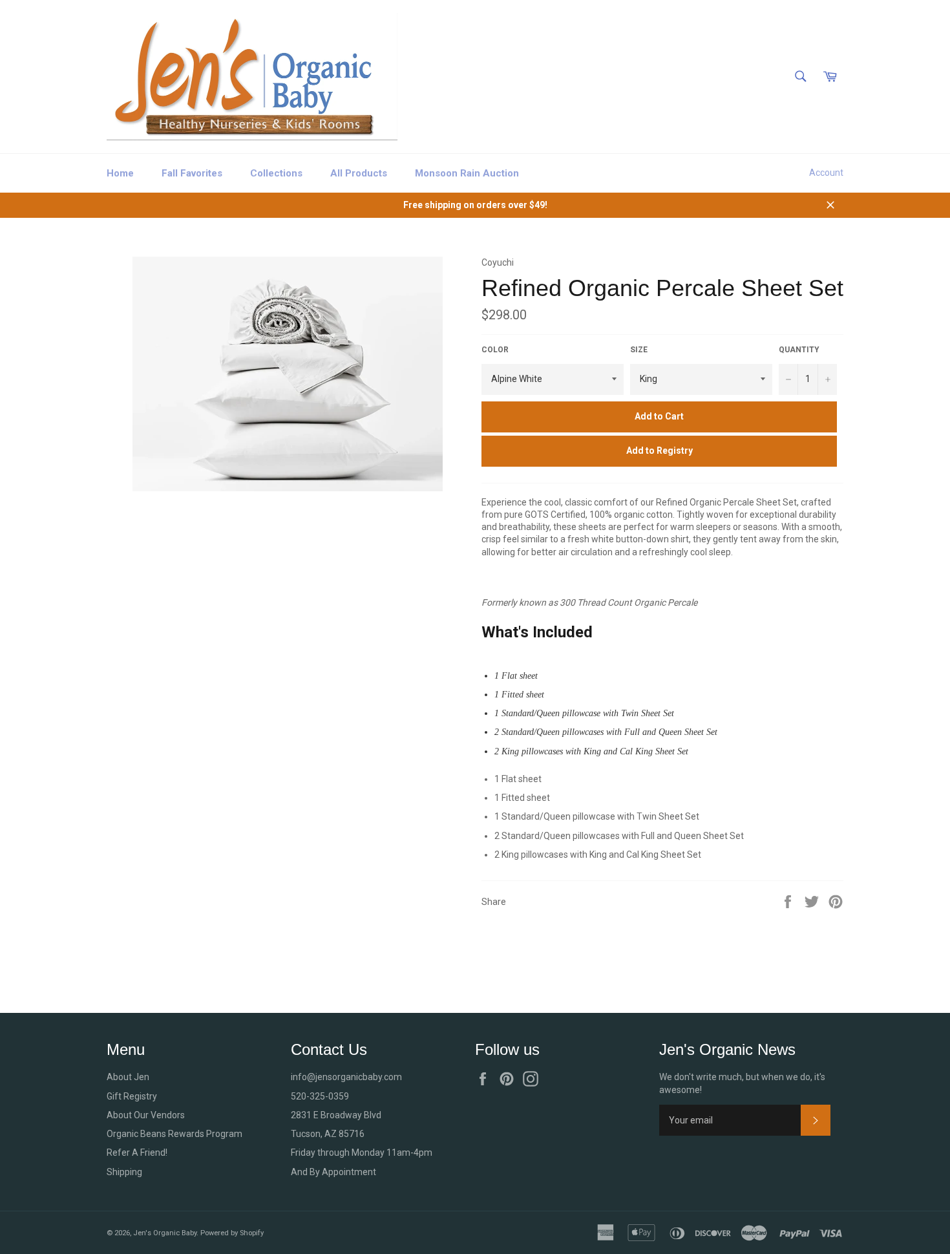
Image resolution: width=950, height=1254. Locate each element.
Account (826, 172)
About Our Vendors (146, 1115)
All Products (358, 173)
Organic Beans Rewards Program (174, 1134)
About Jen (128, 1077)
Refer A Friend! (137, 1152)
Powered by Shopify (232, 1233)
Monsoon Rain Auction (467, 173)
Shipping (124, 1172)
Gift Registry (132, 1096)
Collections (276, 173)
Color (495, 349)
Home (120, 173)
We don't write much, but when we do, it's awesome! (742, 1083)
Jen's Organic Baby (164, 1233)
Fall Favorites (192, 173)
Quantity (799, 349)
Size (639, 349)
